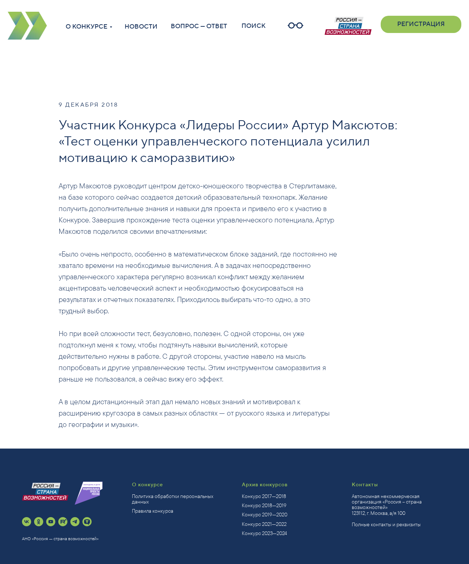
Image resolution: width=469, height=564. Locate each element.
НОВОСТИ (141, 27)
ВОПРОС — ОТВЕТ (199, 26)
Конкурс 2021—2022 (264, 524)
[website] (87, 521)
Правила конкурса (152, 511)
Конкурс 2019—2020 (264, 514)
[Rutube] (62, 521)
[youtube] (50, 521)
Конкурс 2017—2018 (264, 496)
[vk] (26, 521)
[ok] (38, 521)
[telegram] (75, 521)
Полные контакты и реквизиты (386, 524)
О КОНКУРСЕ (86, 27)
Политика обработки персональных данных (172, 499)
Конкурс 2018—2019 (264, 505)
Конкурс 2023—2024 (264, 533)
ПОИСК (253, 26)
